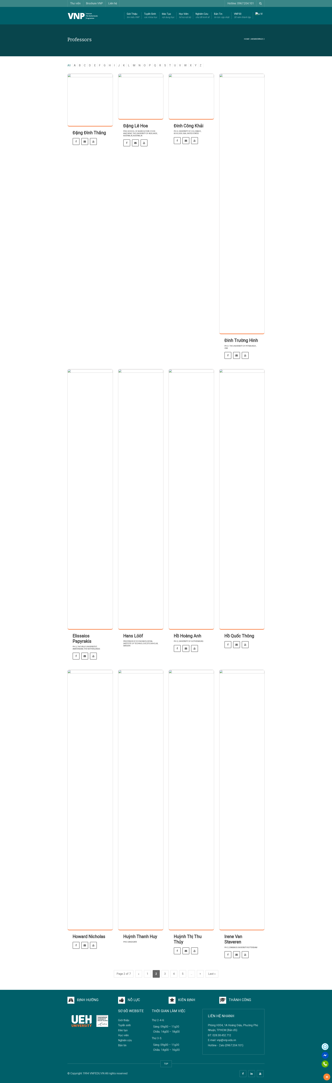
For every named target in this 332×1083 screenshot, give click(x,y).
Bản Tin (221, 15)
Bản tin (122, 1045)
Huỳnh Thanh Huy (140, 936)
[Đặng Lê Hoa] (141, 97)
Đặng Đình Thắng (89, 132)
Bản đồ (232, 1030)
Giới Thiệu (133, 15)
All (69, 65)
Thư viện (75, 3)
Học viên (123, 1035)
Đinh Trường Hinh (241, 340)
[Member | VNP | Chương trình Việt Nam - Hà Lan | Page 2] (82, 15)
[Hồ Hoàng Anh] (191, 499)
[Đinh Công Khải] (191, 97)
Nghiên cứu (125, 1040)
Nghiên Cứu (202, 15)
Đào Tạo (168, 15)
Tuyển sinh (124, 1025)
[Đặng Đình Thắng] (90, 100)
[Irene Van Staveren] (242, 800)
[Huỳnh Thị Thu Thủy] (191, 800)
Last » (212, 973)
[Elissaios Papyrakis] (90, 499)
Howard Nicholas (89, 936)
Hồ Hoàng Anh (187, 635)
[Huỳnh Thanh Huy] (141, 800)
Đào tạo (123, 1030)
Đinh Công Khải (188, 125)
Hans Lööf (133, 635)
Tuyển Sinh (150, 15)
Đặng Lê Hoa (135, 125)
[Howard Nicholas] (90, 800)
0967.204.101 (234, 1045)
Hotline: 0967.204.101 (240, 3)
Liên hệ (112, 3)
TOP (166, 1063)
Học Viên (185, 15)
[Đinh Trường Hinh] (242, 204)
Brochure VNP (94, 3)
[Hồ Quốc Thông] (242, 499)
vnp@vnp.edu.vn (226, 1040)
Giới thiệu (123, 1020)
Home (246, 39)
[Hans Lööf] (141, 499)
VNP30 (242, 15)
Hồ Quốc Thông (239, 635)
